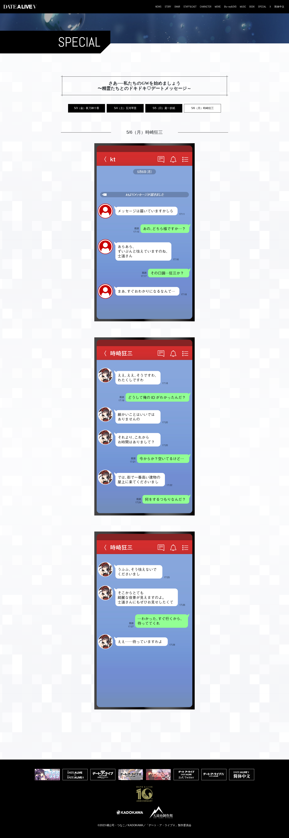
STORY (168, 6)
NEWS (158, 6)
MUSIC (243, 6)
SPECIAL (262, 6)
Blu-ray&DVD (230, 6)
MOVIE (218, 6)
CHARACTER (205, 6)
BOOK (252, 6)
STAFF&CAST (190, 6)
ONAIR (177, 6)
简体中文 (279, 6)
